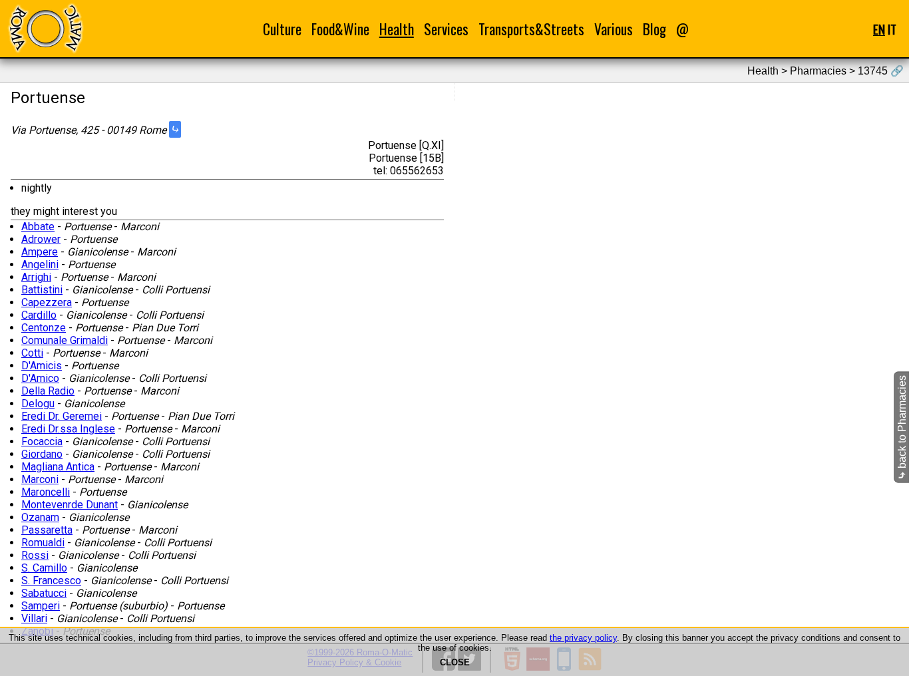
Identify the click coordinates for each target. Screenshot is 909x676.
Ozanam (40, 517)
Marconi (40, 479)
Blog (654, 29)
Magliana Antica (57, 466)
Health (396, 29)
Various (613, 29)
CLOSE (455, 662)
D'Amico (40, 378)
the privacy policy (583, 638)
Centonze (43, 327)
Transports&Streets (531, 29)
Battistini (42, 289)
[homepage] (45, 28)
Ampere (39, 252)
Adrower (41, 239)
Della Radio (48, 391)
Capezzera (46, 302)
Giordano (42, 454)
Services (446, 29)
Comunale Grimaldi (64, 340)
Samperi (40, 605)
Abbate (38, 226)
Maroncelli (45, 492)
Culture (282, 29)
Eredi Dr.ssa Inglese (68, 428)
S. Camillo (44, 568)
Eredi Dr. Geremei (61, 416)
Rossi (35, 555)
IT (892, 29)
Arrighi (36, 277)
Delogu (38, 403)
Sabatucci (44, 593)
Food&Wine (340, 29)
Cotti (32, 353)
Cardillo (39, 315)
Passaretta (47, 530)
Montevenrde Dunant (69, 504)
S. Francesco (51, 580)
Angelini (40, 264)
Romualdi (43, 542)
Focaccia (42, 441)
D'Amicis (41, 365)
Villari (34, 618)
